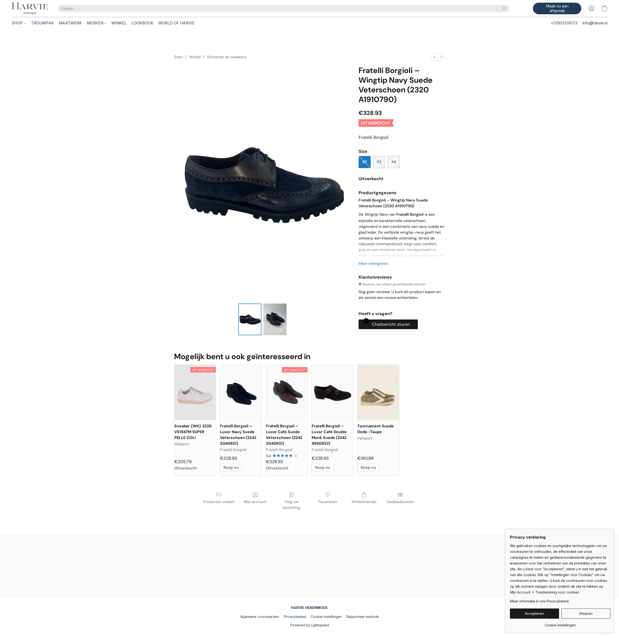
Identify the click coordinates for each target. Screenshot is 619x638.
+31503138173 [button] (564, 23)
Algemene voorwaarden (259, 617)
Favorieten (327, 501)
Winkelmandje (364, 501)
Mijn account (255, 501)
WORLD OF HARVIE (176, 23)
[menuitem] (434, 56)
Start (178, 56)
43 (379, 161)
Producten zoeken (219, 501)
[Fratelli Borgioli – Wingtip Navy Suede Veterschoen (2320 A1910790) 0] (250, 319)
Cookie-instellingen (326, 617)
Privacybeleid (295, 617)
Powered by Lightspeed (309, 625)
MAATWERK (70, 23)
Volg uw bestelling (291, 504)
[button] (30, 8)
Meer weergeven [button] (373, 263)
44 (393, 161)
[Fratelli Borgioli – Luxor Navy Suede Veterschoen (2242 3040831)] (240, 392)
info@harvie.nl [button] (594, 23)
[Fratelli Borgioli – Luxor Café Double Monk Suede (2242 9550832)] (332, 392)
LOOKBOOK (142, 23)
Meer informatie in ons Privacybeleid (539, 601)
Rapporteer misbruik (362, 617)
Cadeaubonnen (400, 501)
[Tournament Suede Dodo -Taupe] (378, 392)
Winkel (195, 56)
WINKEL (119, 23)
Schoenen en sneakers (226, 56)
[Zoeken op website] (504, 8)
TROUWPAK (42, 23)
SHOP (18, 23)
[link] (560, 623)
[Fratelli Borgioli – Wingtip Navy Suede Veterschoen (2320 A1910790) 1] (275, 319)
